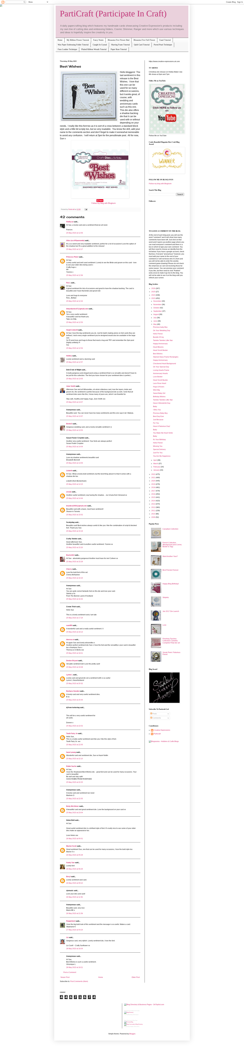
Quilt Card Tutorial (142, 45)
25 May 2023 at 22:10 (74, 759)
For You (156, 423)
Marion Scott (71, 846)
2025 (153, 292)
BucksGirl (70, 555)
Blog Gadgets (130, 1026)
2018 (153, 487)
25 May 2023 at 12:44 (74, 301)
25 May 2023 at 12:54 (74, 348)
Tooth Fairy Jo (72, 733)
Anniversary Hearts (160, 373)
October (156, 308)
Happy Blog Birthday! (171, 584)
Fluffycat (69, 222)
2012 (153, 507)
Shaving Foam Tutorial (120, 45)
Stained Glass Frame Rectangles (165, 357)
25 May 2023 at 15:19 (74, 531)
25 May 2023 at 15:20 (74, 547)
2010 (153, 514)
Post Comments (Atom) (79, 981)
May (155, 324)
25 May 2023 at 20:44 (74, 700)
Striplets (166, 597)
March (156, 464)
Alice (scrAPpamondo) (75, 241)
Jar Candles (127, 1014)
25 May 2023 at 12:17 (74, 249)
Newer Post (65, 977)
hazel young (71, 752)
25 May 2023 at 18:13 (74, 632)
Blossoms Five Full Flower (144, 40)
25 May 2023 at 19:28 (74, 667)
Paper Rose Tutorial (119, 49)
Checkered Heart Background (164, 364)
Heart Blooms (158, 347)
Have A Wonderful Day (161, 403)
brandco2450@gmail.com (76, 506)
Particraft (157, 734)
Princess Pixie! (72, 257)
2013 (153, 504)
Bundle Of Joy (158, 337)
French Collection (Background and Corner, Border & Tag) (172, 545)
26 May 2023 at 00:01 (74, 839)
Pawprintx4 (70, 921)
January (156, 470)
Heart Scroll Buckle (160, 380)
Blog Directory (127, 1010)
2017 (153, 491)
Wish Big (156, 390)
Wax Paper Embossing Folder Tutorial (73, 45)
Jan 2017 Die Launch (171, 611)
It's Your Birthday (159, 440)
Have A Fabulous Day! (161, 426)
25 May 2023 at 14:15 (74, 484)
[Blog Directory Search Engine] (133, 1024)
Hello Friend (158, 334)
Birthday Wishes (159, 397)
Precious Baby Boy (160, 413)
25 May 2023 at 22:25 (74, 782)
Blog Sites (135, 1020)
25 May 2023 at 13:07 (74, 402)
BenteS (69, 424)
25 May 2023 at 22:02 (74, 726)
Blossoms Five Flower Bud (118, 40)
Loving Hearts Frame (161, 370)
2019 (153, 484)
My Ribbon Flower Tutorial (78, 40)
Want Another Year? (170, 556)
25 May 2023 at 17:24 (74, 618)
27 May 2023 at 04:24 (74, 930)
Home (60, 40)
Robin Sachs (71, 766)
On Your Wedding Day (161, 331)
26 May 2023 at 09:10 (74, 883)
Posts (154, 714)
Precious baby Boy (160, 327)
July (155, 318)
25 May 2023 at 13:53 (74, 430)
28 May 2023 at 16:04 (74, 949)
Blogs (125, 1026)
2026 (153, 288)
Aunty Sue (70, 863)
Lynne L (69, 675)
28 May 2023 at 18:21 (74, 967)
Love (164, 625)
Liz (67, 937)
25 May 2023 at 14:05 (74, 463)
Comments (156, 718)
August (156, 314)
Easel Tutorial (165, 40)
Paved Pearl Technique (163, 45)
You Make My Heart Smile (163, 433)
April (155, 460)
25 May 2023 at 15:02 (74, 515)
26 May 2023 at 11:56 (74, 897)
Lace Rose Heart (159, 383)
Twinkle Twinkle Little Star (163, 340)
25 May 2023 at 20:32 (74, 683)
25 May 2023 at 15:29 (74, 562)
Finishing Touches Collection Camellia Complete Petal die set (171, 641)
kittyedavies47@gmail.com (77, 309)
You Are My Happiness (161, 456)
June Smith (70, 386)
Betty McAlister (72, 806)
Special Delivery (159, 449)
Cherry (69, 569)
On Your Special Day (161, 367)
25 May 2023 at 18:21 (74, 653)
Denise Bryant (72, 661)
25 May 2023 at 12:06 (74, 233)
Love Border (158, 377)
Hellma (69, 356)
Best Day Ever (158, 416)
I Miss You (157, 410)
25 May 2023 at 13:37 (74, 416)
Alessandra (136, 1026)
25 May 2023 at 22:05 (74, 745)
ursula (68, 492)
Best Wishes (158, 354)
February (157, 467)
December (157, 301)
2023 (153, 298)
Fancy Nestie (98, 40)
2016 (153, 494)
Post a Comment (69, 972)
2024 (153, 295)
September (157, 311)
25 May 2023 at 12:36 (74, 275)
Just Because (158, 420)
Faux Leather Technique (67, 49)
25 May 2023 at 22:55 (74, 799)
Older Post (136, 977)
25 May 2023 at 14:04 (74, 447)
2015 (153, 497)
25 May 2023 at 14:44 (74, 498)
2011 (153, 511)
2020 (153, 481)
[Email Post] (85, 209)
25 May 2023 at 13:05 (74, 379)
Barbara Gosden (72, 691)
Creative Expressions (162, 730)
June (155, 321)
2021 (153, 478)
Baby (155, 406)
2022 (153, 474)
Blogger (132, 1034)
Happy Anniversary (160, 344)
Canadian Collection (170, 529)
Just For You (158, 453)
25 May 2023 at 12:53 (74, 322)
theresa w (70, 640)
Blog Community (135, 1010)
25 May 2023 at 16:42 (74, 599)
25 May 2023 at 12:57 (74, 362)
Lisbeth (69, 471)
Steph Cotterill (72, 330)
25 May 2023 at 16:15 (74, 578)
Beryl (68, 877)
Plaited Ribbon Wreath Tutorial (93, 49)
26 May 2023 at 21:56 (74, 913)
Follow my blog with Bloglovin (103, 203)
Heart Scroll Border (160, 350)
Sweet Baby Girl (159, 393)
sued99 (69, 625)
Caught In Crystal (100, 45)
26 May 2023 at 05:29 (74, 855)
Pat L (68, 283)
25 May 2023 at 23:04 (74, 813)
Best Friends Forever (170, 570)
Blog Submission (134, 1014)
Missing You (157, 446)
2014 (153, 501)
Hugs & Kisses (158, 387)
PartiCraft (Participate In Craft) (113, 13)
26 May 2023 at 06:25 (74, 869)
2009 (153, 517)
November (157, 305)
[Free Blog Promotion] (128, 1022)
